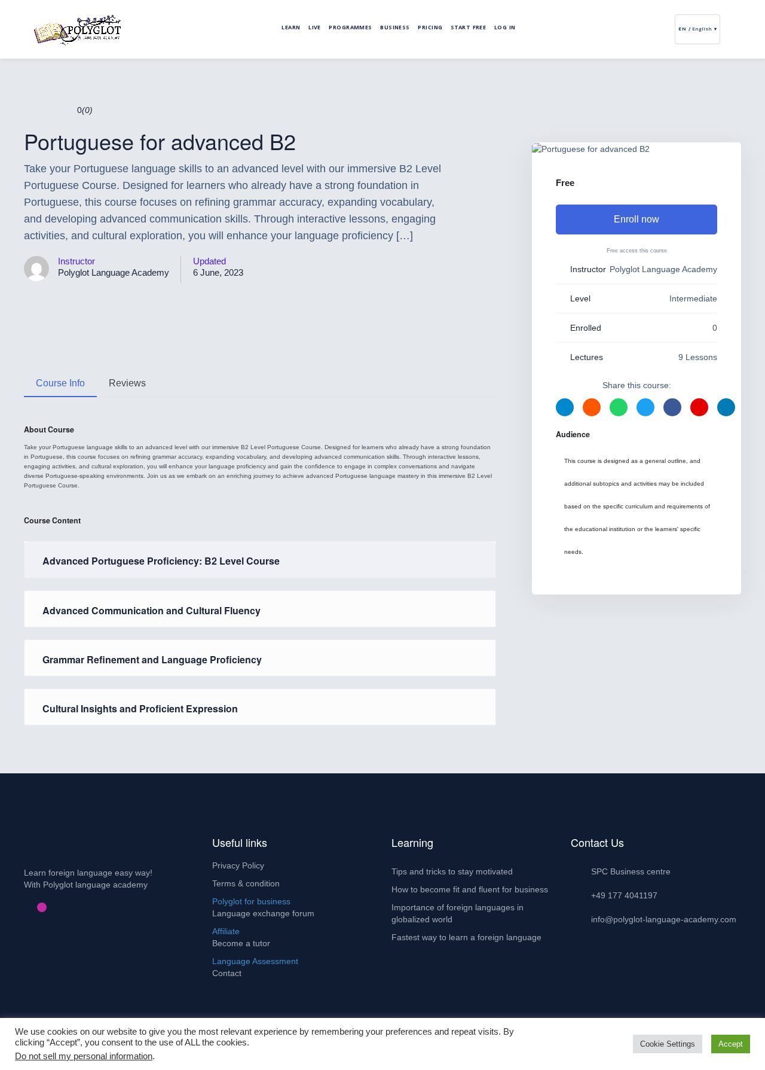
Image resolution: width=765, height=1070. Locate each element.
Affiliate (226, 931)
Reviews (127, 383)
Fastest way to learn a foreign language (466, 937)
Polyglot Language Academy (113, 272)
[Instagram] (42, 907)
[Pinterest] (32, 907)
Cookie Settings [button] (667, 1043)
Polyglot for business (251, 901)
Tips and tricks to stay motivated (452, 871)
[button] (728, 29)
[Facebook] (22, 907)
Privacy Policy (238, 865)
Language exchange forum (263, 913)
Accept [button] (730, 1043)
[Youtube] (51, 907)
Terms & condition (246, 883)
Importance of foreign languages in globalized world (457, 913)
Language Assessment (255, 961)
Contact (226, 973)
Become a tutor (241, 943)
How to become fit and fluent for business (469, 889)
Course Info (60, 383)
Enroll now (636, 219)
